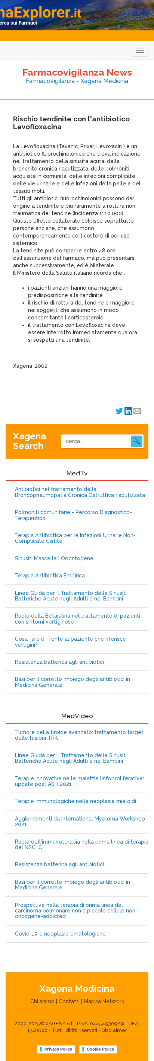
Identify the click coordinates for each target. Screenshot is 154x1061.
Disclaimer (114, 1030)
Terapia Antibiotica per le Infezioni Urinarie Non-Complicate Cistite (75, 538)
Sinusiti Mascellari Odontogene (54, 558)
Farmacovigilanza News (77, 72)
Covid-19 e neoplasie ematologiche (60, 934)
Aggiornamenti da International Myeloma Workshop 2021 (80, 821)
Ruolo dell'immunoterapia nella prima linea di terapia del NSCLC (81, 844)
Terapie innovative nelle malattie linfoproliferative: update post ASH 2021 (79, 781)
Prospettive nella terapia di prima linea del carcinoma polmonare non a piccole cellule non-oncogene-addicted (76, 911)
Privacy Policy (58, 1049)
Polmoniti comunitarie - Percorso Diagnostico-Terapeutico (73, 515)
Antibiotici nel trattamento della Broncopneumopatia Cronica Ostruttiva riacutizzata (80, 492)
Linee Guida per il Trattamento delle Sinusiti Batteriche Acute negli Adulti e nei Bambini (71, 596)
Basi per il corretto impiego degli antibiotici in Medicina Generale (72, 682)
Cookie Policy (100, 1049)
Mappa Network (104, 1001)
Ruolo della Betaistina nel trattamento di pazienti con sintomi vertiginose (77, 618)
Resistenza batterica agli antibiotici (59, 662)
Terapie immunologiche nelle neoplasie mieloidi (75, 801)
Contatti (69, 1001)
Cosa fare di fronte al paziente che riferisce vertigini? (70, 641)
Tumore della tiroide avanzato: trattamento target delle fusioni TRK (79, 735)
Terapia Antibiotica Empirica (50, 576)
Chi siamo (42, 1001)
